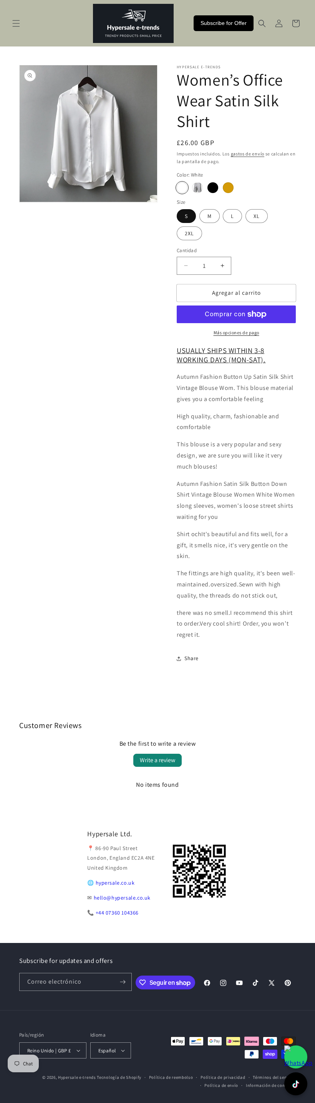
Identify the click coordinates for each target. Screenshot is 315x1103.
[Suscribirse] (122, 982)
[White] (182, 187)
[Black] (212, 187)
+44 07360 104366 (117, 912)
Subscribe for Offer (224, 23)
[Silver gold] (228, 187)
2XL (189, 233)
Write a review (157, 760)
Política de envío (221, 1085)
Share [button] (191, 658)
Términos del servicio (274, 1077)
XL (257, 216)
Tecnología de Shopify (119, 1077)
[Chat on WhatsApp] (295, 1056)
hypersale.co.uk (115, 882)
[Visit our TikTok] (295, 1083)
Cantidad (187, 250)
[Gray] (197, 187)
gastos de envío (248, 154)
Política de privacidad (223, 1077)
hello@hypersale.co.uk (122, 897)
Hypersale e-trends (77, 1077)
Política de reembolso (171, 1077)
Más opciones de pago (236, 332)
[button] (16, 23)
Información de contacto (271, 1085)
